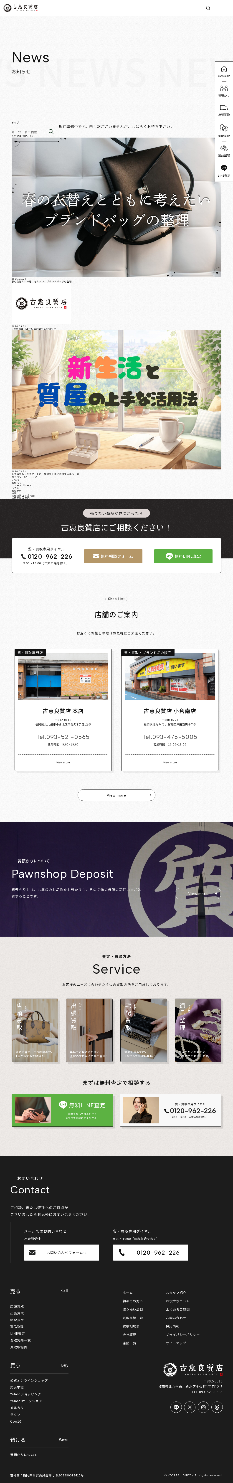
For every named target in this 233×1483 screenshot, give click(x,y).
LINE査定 (17, 1333)
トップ (15, 122)
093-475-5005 (175, 736)
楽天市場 (17, 1387)
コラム (15, 488)
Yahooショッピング (25, 1394)
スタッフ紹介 (176, 1292)
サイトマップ (176, 1343)
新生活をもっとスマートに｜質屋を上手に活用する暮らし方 (45, 474)
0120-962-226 (50, 556)
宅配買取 (17, 1320)
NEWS (15, 480)
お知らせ (17, 483)
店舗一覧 (129, 1343)
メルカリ (17, 1407)
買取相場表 (18, 1347)
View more (63, 762)
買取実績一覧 (20, 1340)
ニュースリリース (22, 485)
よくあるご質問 (178, 1309)
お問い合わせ (176, 1317)
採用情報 (173, 1326)
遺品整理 (17, 1326)
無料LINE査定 (188, 556)
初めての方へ (133, 1301)
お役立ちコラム (178, 1301)
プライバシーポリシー (183, 1334)
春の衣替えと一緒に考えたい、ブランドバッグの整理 (42, 281)
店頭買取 (17, 1306)
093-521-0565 (68, 736)
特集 (14, 493)
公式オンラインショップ (29, 1380)
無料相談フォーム (117, 556)
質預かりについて (24, 1454)
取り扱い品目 (133, 1309)
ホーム (128, 1292)
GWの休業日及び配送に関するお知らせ (34, 329)
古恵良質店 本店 (21, 497)
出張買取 (17, 1313)
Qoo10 (15, 1421)
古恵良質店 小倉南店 (23, 495)
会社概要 (129, 1334)
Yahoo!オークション (26, 1401)
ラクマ (15, 1414)
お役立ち (17, 491)
